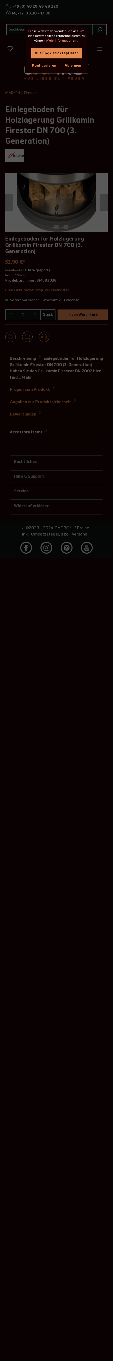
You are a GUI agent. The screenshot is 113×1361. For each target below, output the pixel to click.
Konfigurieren (44, 65)
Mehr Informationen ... (62, 40)
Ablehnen (73, 65)
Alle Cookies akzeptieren (57, 53)
